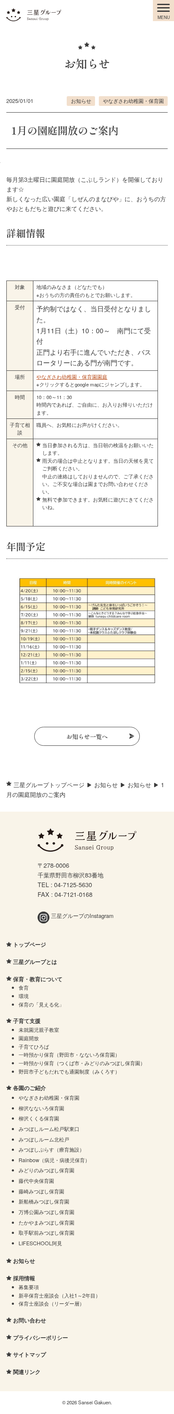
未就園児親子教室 (39, 1029)
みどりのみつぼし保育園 (46, 1170)
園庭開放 (29, 1038)
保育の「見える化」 (41, 1004)
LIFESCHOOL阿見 (40, 1243)
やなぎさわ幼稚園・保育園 (133, 100)
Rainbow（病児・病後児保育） (54, 1159)
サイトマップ (29, 1354)
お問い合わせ (29, 1320)
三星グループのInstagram (81, 916)
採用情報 (24, 1278)
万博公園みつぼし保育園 (46, 1211)
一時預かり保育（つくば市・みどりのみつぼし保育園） (82, 1062)
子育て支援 (27, 1021)
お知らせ (81, 100)
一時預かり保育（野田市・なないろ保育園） (69, 1054)
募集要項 (29, 1286)
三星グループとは (35, 962)
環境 (24, 995)
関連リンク (27, 1372)
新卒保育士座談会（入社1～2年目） (60, 1295)
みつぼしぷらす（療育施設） (51, 1149)
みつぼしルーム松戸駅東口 (49, 1128)
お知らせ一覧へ (87, 736)
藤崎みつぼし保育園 (41, 1191)
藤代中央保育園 (36, 1180)
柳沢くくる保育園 (39, 1118)
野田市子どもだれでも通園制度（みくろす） (69, 1071)
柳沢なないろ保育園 (41, 1108)
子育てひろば (34, 1046)
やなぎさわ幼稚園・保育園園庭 (71, 376)
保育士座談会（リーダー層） (51, 1303)
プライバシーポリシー (40, 1337)
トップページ (29, 944)
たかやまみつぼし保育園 (46, 1222)
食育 (24, 987)
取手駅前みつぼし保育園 (46, 1232)
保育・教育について (38, 979)
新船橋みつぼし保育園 (44, 1201)
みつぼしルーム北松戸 (44, 1139)
